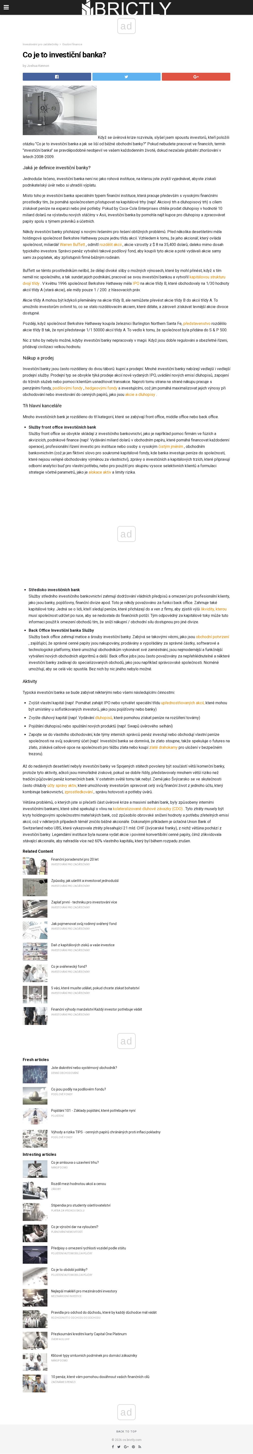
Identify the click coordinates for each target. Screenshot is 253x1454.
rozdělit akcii (111, 244)
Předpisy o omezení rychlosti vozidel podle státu (88, 1248)
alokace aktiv (100, 472)
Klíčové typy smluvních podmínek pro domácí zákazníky (94, 1355)
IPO (136, 283)
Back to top (126, 1431)
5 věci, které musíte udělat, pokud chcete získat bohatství (95, 988)
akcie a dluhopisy (140, 394)
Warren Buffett (72, 244)
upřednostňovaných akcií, (183, 703)
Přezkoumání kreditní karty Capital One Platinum (89, 1334)
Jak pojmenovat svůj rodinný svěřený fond (84, 924)
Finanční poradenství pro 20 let (75, 859)
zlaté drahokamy (163, 747)
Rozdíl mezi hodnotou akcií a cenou (78, 1184)
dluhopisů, (104, 717)
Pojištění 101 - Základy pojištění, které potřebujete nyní (93, 1111)
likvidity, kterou (214, 609)
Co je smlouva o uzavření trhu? (75, 1162)
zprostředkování (78, 792)
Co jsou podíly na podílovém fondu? (78, 1089)
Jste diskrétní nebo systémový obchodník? (84, 1068)
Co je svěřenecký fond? (69, 967)
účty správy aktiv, (62, 785)
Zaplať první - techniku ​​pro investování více (84, 902)
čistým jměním (170, 446)
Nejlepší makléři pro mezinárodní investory (84, 1291)
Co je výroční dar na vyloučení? (74, 1227)
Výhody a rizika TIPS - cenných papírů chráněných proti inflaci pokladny (106, 1132)
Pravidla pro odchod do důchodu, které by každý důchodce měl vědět (104, 1312)
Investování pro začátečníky (40, 44)
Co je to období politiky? (69, 1270)
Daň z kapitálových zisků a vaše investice (83, 945)
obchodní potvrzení (212, 636)
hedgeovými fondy (101, 388)
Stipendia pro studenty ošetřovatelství (80, 1205)
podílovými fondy (68, 388)
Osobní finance (72, 44)
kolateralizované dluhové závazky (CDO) (148, 808)
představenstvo (197, 323)
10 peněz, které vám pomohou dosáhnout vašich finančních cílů (100, 1377)
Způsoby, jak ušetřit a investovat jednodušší (85, 881)
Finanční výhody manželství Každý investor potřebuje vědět (96, 1009)
